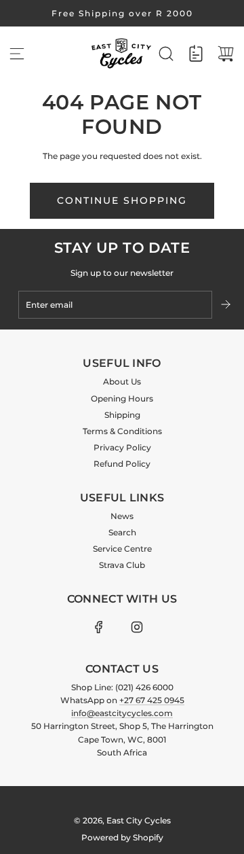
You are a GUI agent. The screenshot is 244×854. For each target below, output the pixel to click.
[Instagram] (137, 627)
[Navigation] (17, 54)
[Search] (166, 54)
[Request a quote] (196, 54)
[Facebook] (99, 627)
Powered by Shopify (122, 837)
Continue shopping (122, 200)
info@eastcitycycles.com (122, 713)
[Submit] (227, 304)
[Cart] (226, 54)
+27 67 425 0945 (151, 700)
